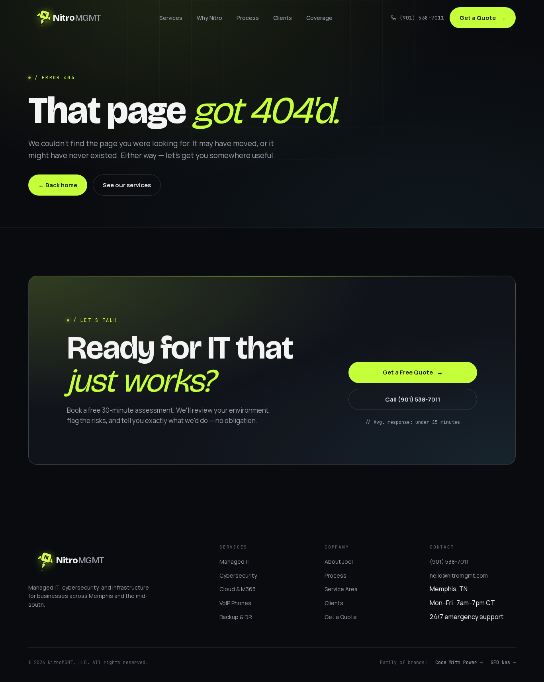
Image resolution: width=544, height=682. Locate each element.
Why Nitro (209, 18)
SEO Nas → (503, 662)
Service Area (341, 589)
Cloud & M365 (237, 589)
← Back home (57, 185)
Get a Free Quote (413, 372)
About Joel (339, 561)
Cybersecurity (238, 575)
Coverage (319, 18)
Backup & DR (235, 617)
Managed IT (235, 561)
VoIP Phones (235, 603)
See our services (127, 185)
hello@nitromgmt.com (459, 575)
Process (248, 18)
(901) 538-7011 (421, 17)
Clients (282, 18)
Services (170, 18)
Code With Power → (459, 662)
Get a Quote (483, 18)
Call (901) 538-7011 (412, 399)
